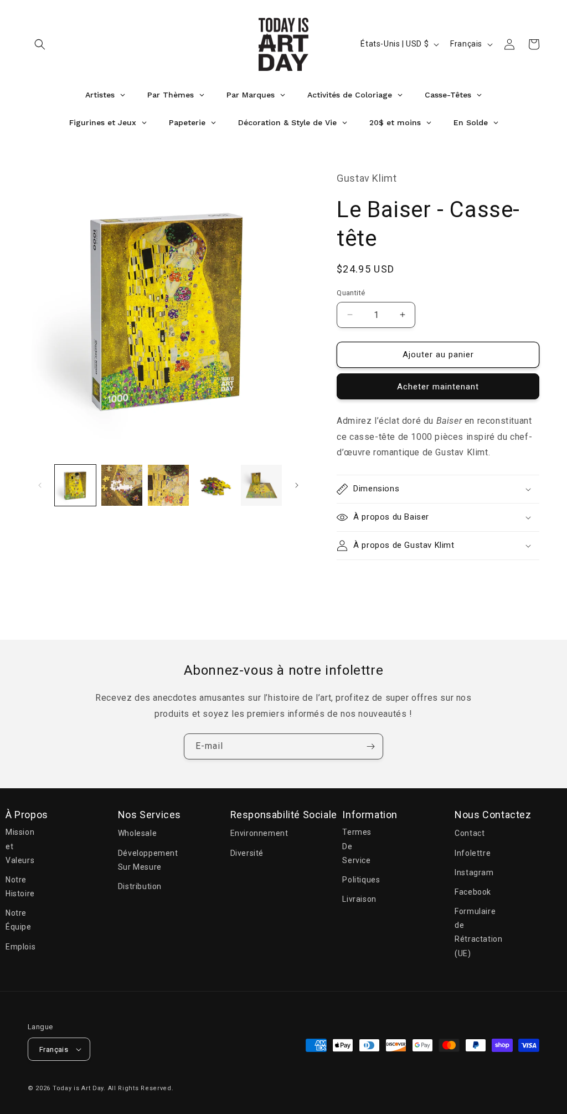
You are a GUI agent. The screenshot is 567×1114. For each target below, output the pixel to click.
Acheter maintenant (438, 387)
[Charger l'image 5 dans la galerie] (261, 485)
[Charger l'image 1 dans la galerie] (75, 485)
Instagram (474, 872)
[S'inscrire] (370, 746)
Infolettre (473, 853)
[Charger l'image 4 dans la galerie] (214, 485)
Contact (469, 833)
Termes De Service (357, 846)
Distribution (140, 886)
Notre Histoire (20, 886)
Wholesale (137, 833)
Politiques (361, 879)
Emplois (20, 946)
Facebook (473, 891)
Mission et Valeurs (20, 846)
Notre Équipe (19, 919)
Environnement (259, 833)
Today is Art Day (78, 1088)
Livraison (359, 899)
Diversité (247, 853)
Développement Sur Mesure (148, 860)
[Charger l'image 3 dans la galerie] (168, 485)
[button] (40, 44)
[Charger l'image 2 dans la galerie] (121, 485)
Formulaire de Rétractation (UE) (478, 932)
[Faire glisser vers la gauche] (40, 485)
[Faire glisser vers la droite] (297, 485)
